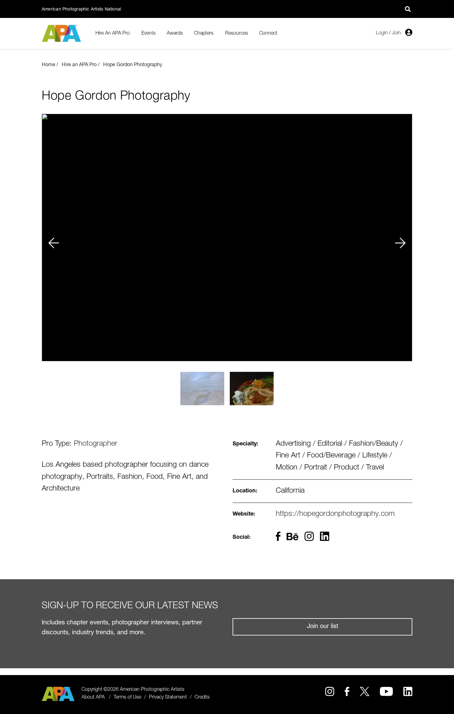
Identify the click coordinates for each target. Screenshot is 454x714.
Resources (236, 33)
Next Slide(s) (400, 237)
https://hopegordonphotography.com (335, 514)
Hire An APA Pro (112, 33)
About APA (93, 697)
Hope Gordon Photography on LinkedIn (324, 536)
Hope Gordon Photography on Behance (292, 537)
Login (382, 33)
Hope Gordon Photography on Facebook (278, 536)
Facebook (347, 691)
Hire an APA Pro (79, 65)
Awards (175, 33)
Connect (268, 33)
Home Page (62, 33)
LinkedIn (407, 691)
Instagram (329, 691)
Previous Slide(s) (53, 237)
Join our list (322, 627)
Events (148, 33)
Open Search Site (407, 9)
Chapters (203, 33)
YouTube (386, 691)
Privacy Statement (168, 697)
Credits (202, 697)
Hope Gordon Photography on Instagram (309, 536)
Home (48, 65)
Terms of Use (127, 697)
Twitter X (364, 691)
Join (396, 33)
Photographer (95, 444)
